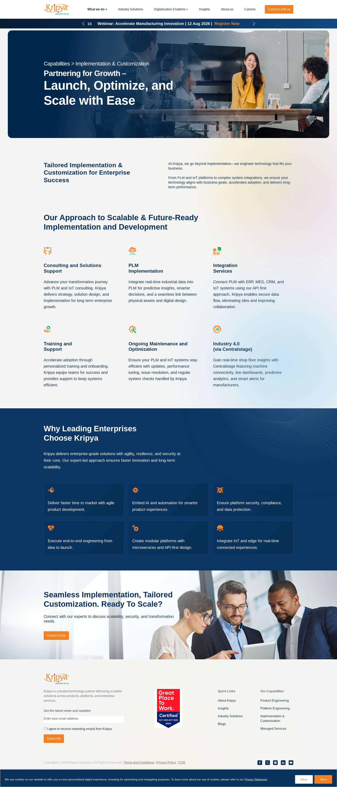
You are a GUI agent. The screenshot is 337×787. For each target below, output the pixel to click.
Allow (323, 779)
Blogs (222, 724)
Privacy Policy (166, 762)
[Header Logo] (56, 9)
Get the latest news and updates (67, 710)
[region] (168, 778)
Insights (204, 9)
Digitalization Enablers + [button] (171, 9)
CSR (181, 762)
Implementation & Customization (272, 718)
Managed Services (273, 728)
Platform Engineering (275, 708)
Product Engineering (274, 700)
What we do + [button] (97, 9)
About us (227, 9)
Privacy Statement (256, 779)
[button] (83, 22)
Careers (249, 9)
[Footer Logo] (56, 678)
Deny (304, 779)
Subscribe (54, 738)
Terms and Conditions (139, 762)
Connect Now (56, 635)
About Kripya (227, 700)
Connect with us (279, 9)
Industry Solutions (130, 9)
